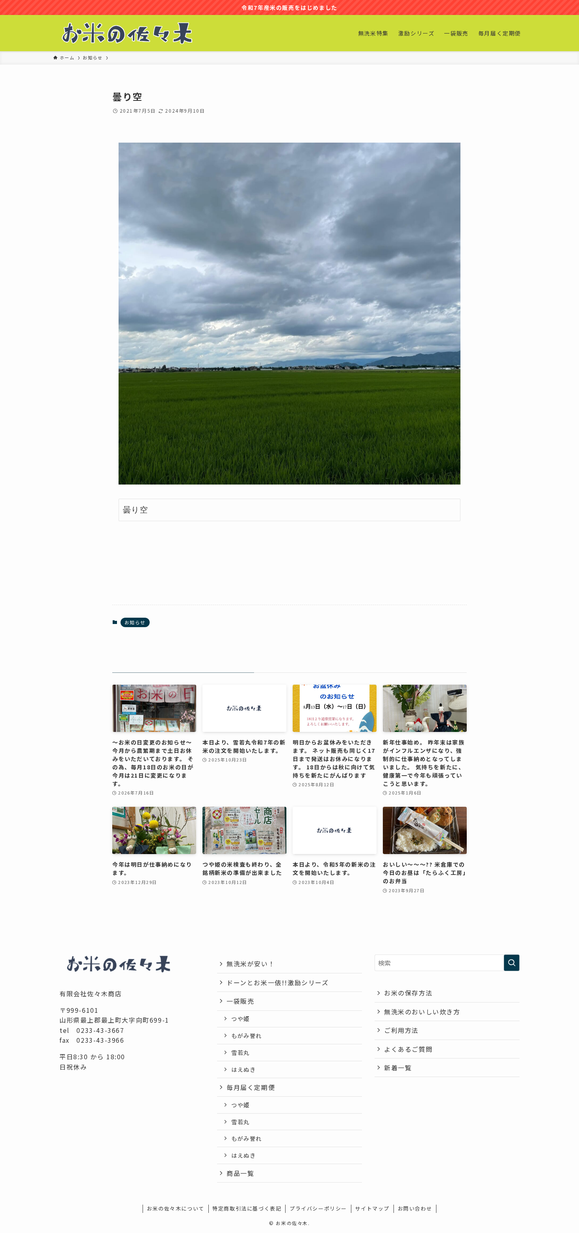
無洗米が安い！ (250, 963)
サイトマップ (372, 1208)
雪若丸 (240, 1052)
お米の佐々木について (175, 1208)
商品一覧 (240, 1173)
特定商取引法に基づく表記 (246, 1208)
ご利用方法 (401, 1030)
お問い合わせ (415, 1208)
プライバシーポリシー (318, 1208)
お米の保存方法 (408, 992)
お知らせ (135, 622)
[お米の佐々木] (127, 33)
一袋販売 (240, 1001)
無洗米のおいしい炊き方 (422, 1011)
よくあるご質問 (408, 1049)
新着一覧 (398, 1067)
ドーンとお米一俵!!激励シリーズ (277, 982)
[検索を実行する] (512, 962)
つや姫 (240, 1018)
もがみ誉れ (246, 1035)
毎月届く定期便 (250, 1087)
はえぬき (243, 1069)
